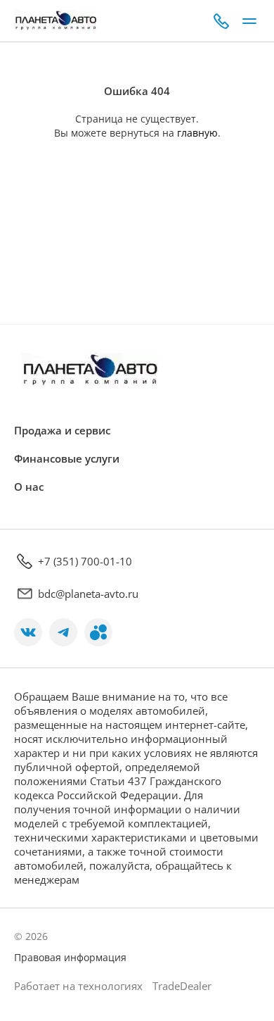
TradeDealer (180, 986)
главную (197, 132)
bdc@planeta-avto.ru (88, 594)
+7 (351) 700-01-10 (85, 561)
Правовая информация (70, 957)
